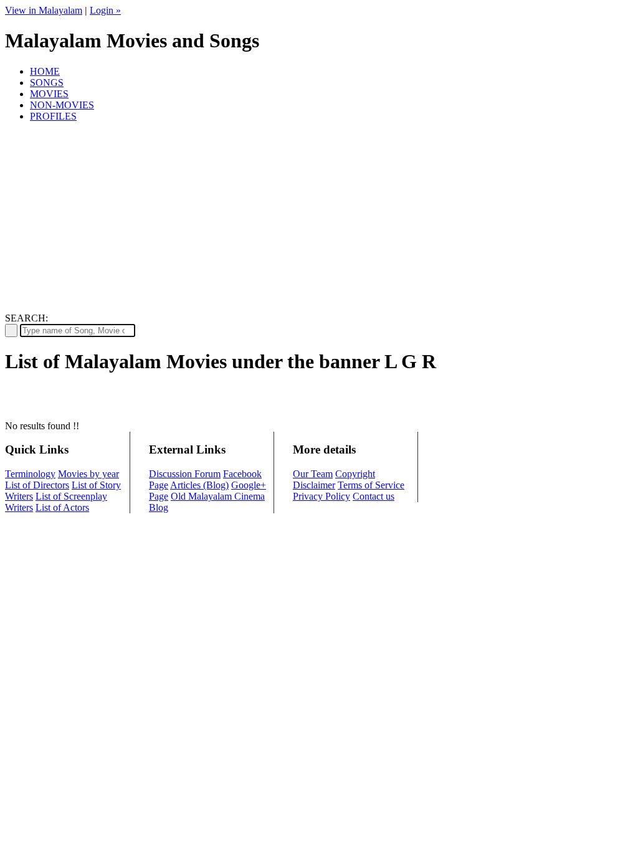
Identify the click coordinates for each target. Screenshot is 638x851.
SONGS (47, 82)
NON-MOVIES (62, 105)
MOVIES (49, 93)
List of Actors (62, 507)
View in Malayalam (43, 10)
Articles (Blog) (199, 485)
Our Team (313, 473)
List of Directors (37, 485)
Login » (105, 10)
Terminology (30, 473)
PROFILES (53, 116)
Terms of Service (371, 485)
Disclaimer (314, 485)
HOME (45, 71)
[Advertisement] (319, 219)
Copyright (355, 473)
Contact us (373, 496)
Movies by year (88, 473)
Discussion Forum (185, 473)
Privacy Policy (321, 496)
